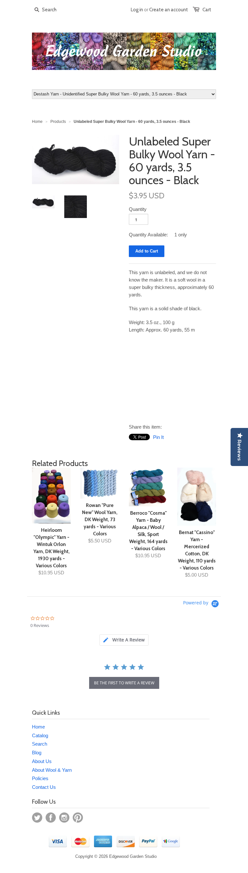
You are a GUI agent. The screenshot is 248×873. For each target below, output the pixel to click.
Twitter (37, 817)
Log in (137, 10)
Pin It (158, 437)
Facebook (51, 817)
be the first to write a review (124, 683)
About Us (42, 761)
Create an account (168, 10)
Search (39, 744)
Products (58, 121)
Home (38, 726)
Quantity (138, 209)
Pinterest (78, 817)
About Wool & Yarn (52, 770)
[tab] (124, 640)
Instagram (64, 817)
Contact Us (44, 787)
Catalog (40, 735)
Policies (40, 778)
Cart (206, 10)
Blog (36, 752)
